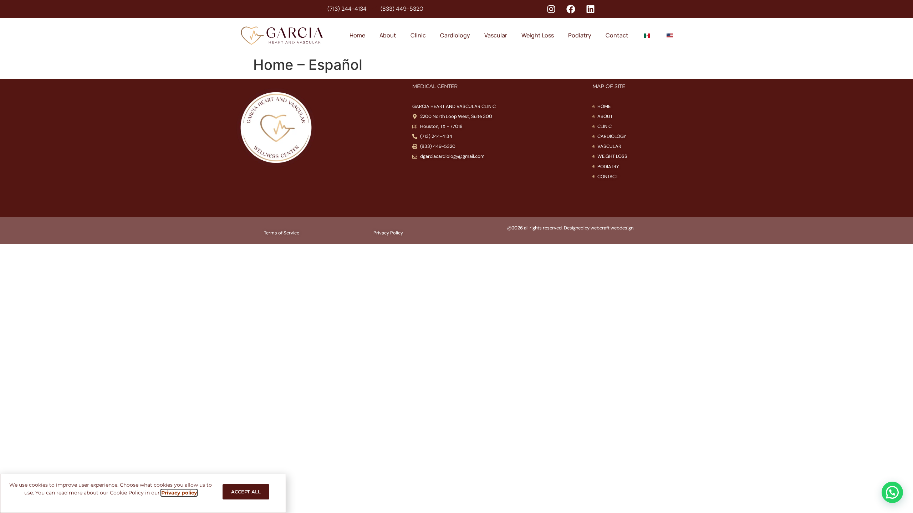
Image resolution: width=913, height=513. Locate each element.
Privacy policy (179, 492)
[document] (456, 256)
